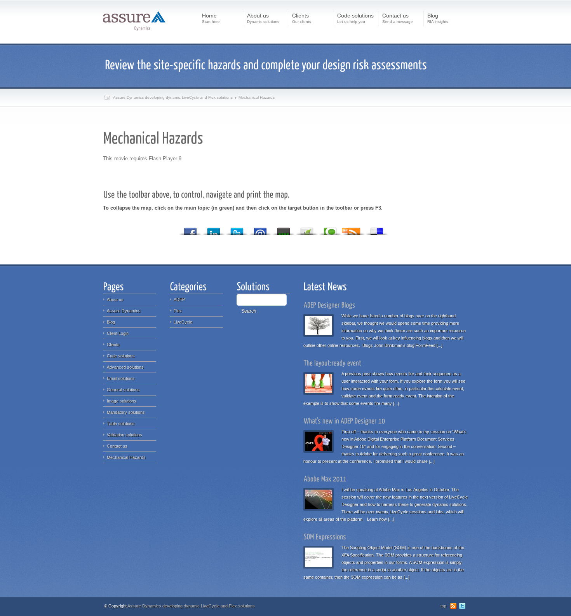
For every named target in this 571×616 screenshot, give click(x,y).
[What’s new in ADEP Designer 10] (320, 440)
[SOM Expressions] (320, 556)
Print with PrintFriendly (307, 229)
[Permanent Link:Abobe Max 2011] (325, 478)
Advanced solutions (125, 367)
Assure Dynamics (124, 310)
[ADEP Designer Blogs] (320, 324)
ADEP (179, 299)
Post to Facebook (190, 229)
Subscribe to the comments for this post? (358, 230)
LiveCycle (183, 322)
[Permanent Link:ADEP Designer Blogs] (329, 305)
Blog (111, 322)
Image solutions (121, 401)
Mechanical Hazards (126, 457)
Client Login (118, 333)
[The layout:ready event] (320, 382)
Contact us (117, 446)
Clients (113, 344)
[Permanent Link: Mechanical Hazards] (154, 137)
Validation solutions (124, 434)
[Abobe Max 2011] (320, 498)
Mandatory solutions (126, 412)
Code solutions (121, 356)
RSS (453, 606)
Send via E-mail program (260, 229)
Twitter (462, 606)
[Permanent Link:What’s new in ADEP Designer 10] (344, 420)
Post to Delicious (376, 229)
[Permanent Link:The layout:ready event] (333, 363)
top (443, 606)
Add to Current (283, 229)
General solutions (123, 389)
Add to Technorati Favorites (330, 229)
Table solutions (121, 423)
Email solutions (121, 378)
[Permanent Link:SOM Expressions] (325, 536)
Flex (178, 310)
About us (115, 299)
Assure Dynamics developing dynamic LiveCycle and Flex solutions (173, 97)
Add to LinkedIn (213, 229)
